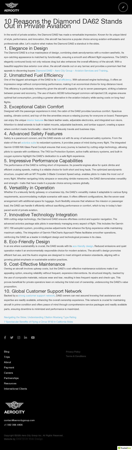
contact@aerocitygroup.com (19, 420)
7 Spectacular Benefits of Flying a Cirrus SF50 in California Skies (38, 321)
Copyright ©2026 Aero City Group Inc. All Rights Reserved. (33, 435)
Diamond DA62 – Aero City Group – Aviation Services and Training (72, 70)
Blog (6, 351)
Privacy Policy (73, 351)
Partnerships (11, 378)
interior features (35, 120)
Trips (7, 357)
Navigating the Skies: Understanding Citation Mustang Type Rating (40, 317)
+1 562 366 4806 (13, 424)
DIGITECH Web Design (29, 438)
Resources (10, 383)
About (7, 362)
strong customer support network (36, 295)
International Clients (15, 388)
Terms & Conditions (76, 356)
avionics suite (28, 142)
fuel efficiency (64, 79)
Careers (8, 372)
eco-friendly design (83, 246)
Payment (9, 367)
